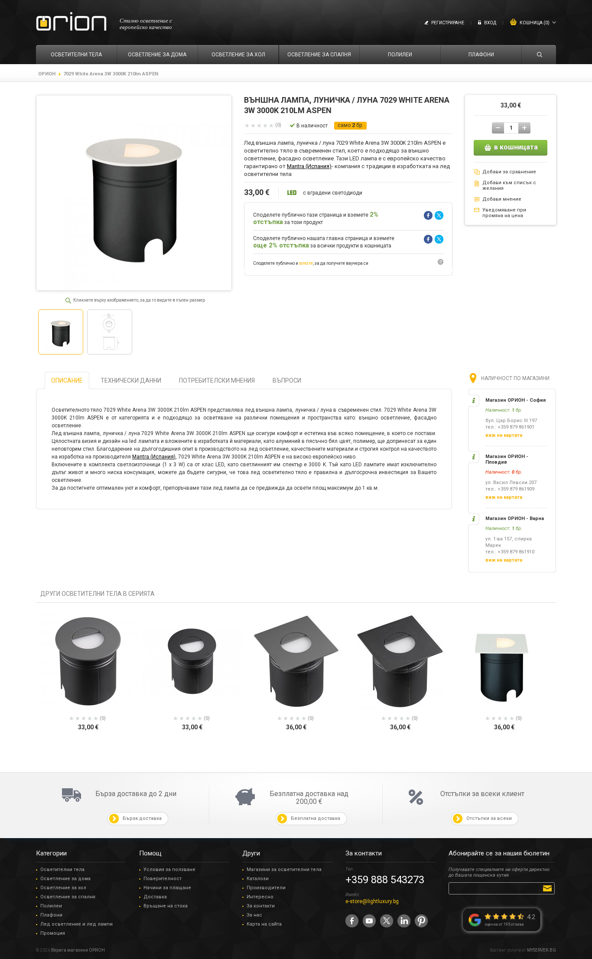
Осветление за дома (65, 878)
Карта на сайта (264, 924)
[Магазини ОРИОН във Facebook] (351, 920)
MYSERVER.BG (541, 950)
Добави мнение (501, 199)
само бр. (350, 125)
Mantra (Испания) (309, 166)
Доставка (155, 897)
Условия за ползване (169, 869)
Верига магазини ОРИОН (78, 950)
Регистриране (447, 22)
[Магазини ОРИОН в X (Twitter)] (386, 920)
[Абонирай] (549, 888)
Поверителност (162, 878)
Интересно (260, 897)
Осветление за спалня (67, 897)
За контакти (261, 906)
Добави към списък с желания (509, 185)
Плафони (51, 915)
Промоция (52, 933)
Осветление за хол (63, 888)
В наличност (312, 126)
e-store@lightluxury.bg (372, 901)
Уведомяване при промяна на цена (504, 212)
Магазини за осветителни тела (284, 869)
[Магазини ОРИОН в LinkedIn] (403, 920)
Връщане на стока (165, 906)
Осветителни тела (62, 869)
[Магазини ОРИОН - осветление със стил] (71, 22)
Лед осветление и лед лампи (76, 924)
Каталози (258, 878)
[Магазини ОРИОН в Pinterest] (421, 920)
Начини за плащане (167, 888)
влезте (306, 263)
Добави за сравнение (509, 172)
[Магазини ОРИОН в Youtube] (369, 920)
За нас (254, 915)
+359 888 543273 (384, 880)
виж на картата (503, 435)
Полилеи (51, 906)
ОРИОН (46, 74)
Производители (266, 888)
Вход (490, 22)
